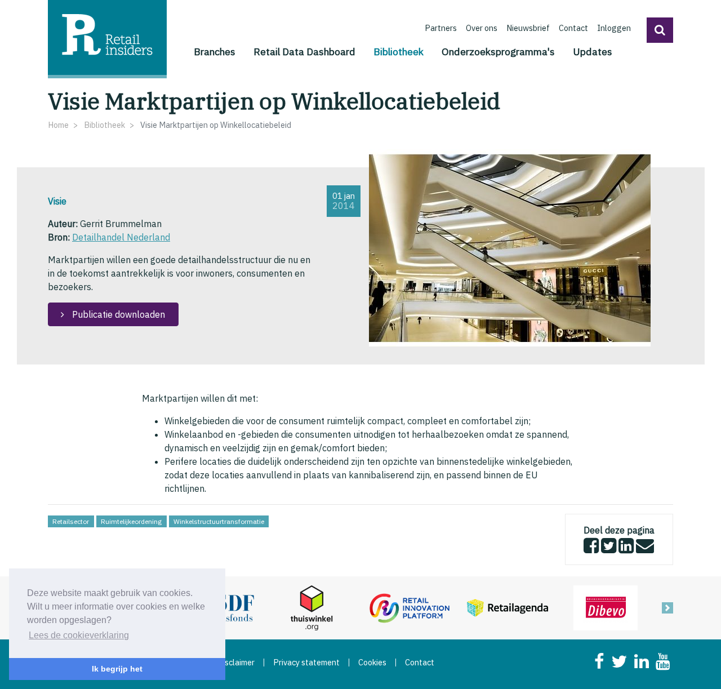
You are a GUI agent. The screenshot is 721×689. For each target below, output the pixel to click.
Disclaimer (236, 662)
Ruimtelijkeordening (131, 521)
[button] (660, 30)
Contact (573, 28)
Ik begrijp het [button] (117, 668)
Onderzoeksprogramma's (498, 51)
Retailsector (70, 521)
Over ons (481, 28)
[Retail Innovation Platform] (409, 606)
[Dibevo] (605, 606)
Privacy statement (306, 662)
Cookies (372, 662)
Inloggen (614, 28)
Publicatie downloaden (117, 314)
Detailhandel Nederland (121, 237)
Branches (214, 51)
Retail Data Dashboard (304, 51)
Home (58, 124)
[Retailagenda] (507, 606)
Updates (592, 51)
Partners (441, 28)
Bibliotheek (398, 51)
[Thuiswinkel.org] (311, 606)
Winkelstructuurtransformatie (218, 521)
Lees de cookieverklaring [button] (79, 635)
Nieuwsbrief (528, 28)
